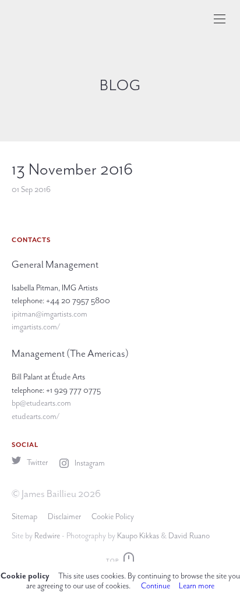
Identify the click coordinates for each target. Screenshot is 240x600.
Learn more (196, 586)
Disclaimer (64, 516)
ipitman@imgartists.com (49, 314)
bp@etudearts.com (41, 403)
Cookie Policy (112, 516)
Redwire (47, 536)
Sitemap (24, 516)
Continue (155, 586)
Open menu (219, 19)
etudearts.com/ (35, 416)
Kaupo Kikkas (138, 536)
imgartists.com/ (36, 327)
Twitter (36, 462)
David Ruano (189, 536)
